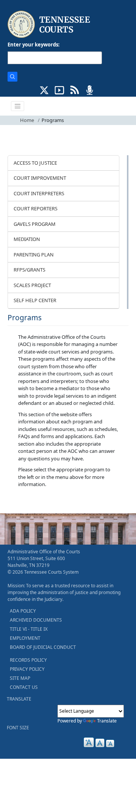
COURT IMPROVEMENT (40, 177)
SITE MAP (20, 678)
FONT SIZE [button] (18, 727)
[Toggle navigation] (18, 106)
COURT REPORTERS (35, 208)
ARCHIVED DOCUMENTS (36, 620)
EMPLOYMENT (25, 638)
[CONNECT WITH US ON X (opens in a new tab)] (44, 89)
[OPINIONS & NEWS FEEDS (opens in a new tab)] (74, 89)
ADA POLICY (23, 611)
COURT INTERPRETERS (39, 193)
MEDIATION (27, 239)
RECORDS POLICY (28, 660)
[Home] (50, 24)
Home (27, 120)
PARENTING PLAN (34, 254)
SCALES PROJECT (32, 285)
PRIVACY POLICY (27, 669)
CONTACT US (24, 687)
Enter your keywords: (34, 44)
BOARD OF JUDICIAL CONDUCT (43, 647)
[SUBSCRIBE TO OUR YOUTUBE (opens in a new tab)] (59, 89)
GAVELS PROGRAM (35, 224)
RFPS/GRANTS (29, 269)
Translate (107, 721)
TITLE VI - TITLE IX (29, 629)
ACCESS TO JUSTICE (35, 162)
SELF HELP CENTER (35, 300)
